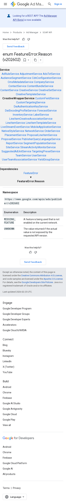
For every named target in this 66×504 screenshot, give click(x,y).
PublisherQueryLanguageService (41, 139)
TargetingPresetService (46, 151)
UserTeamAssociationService (19, 159)
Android (7, 387)
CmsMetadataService (20, 82)
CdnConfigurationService (46, 78)
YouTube (7, 372)
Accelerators (9, 324)
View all (7, 425)
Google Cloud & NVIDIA (15, 330)
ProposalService (11, 139)
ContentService (9, 90)
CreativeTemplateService (31, 94)
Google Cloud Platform (15, 463)
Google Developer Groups (16, 314)
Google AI (8, 468)
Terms (6, 488)
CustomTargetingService (30, 102)
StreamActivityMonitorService (38, 147)
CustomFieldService (47, 98)
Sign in (58, 4)
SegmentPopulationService (40, 143)
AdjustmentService (31, 73)
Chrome (7, 392)
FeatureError (31, 173)
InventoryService (23, 114)
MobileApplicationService (45, 127)
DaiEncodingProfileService (21, 110)
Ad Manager (37, 4)
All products (9, 474)
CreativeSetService (50, 90)
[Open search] (50, 4)
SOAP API (47, 32)
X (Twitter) (8, 366)
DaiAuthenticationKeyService (31, 106)
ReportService (14, 143)
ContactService (17, 86)
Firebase (7, 398)
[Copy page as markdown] (35, 60)
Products (17, 32)
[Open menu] (5, 4)
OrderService (52, 131)
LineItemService (15, 122)
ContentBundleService (40, 86)
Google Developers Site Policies (37, 282)
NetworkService (34, 131)
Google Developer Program (17, 308)
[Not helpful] (28, 39)
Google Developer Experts (16, 319)
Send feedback (16, 46)
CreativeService (28, 90)
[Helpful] (23, 39)
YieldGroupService (49, 159)
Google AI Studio (11, 403)
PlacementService (15, 135)
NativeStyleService (13, 131)
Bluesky (7, 350)
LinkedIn (7, 361)
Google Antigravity (12, 408)
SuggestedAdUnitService (16, 151)
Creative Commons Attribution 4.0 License (41, 275)
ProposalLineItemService (42, 135)
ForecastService (47, 110)
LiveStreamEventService (15, 127)
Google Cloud (10, 414)
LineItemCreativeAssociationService (30, 118)
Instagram (8, 356)
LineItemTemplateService (41, 122)
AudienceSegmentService (16, 78)
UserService (39, 155)
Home (6, 32)
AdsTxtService (51, 73)
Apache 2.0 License (53, 279)
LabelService (41, 114)
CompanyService (44, 82)
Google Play (9, 419)
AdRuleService (10, 73)
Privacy (17, 488)
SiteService (13, 147)
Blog (5, 345)
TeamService (23, 155)
